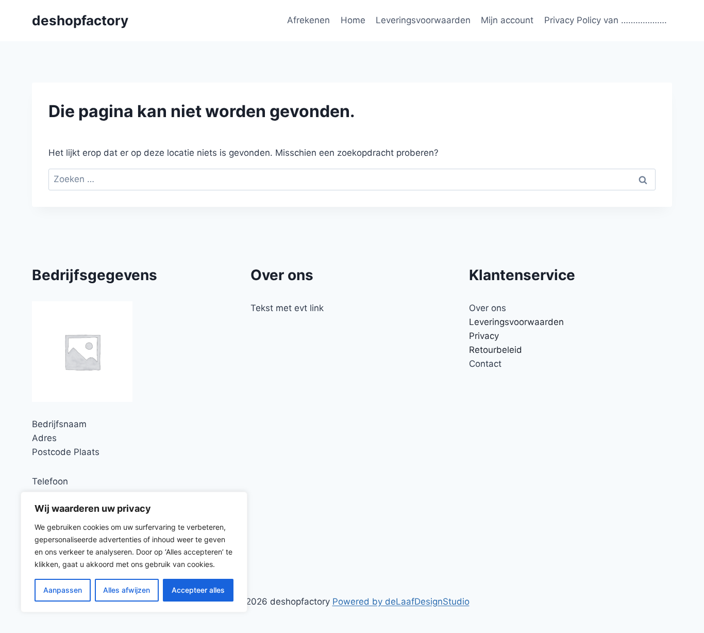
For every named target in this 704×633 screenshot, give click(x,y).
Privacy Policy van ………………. (605, 20)
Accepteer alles (198, 590)
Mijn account (507, 20)
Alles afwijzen (126, 590)
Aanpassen (62, 590)
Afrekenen (308, 20)
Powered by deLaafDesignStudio (401, 601)
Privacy (484, 336)
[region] (134, 552)
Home (353, 20)
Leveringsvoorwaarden (423, 20)
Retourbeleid (495, 350)
